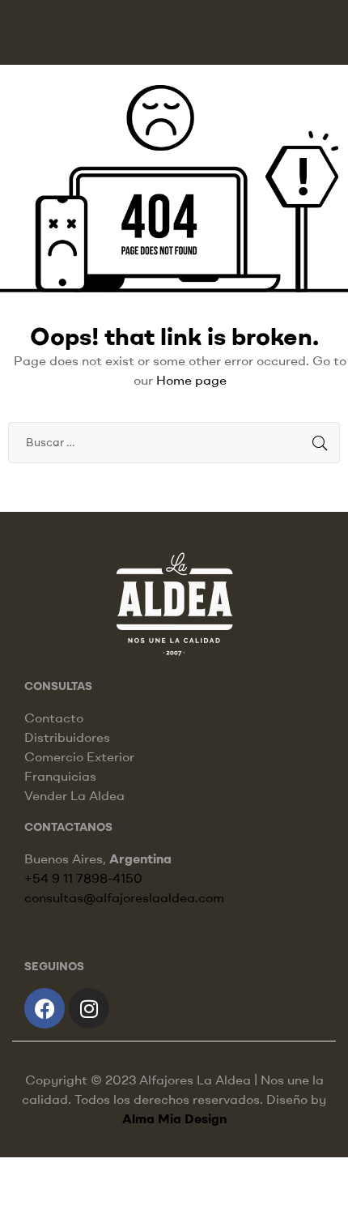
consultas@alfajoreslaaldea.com (124, 897)
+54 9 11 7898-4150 (83, 878)
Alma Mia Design (174, 1118)
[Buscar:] (174, 441)
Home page (191, 380)
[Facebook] (44, 1008)
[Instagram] (89, 1008)
